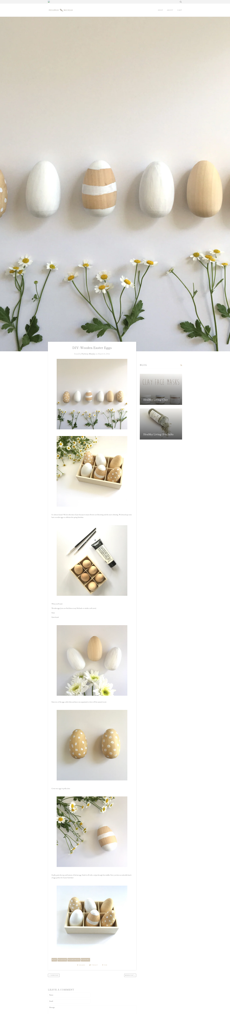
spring (86, 960)
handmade (74, 960)
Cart (179, 10)
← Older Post (54, 975)
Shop (160, 10)
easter (62, 960)
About (170, 10)
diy (55, 960)
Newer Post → (130, 975)
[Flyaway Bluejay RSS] (181, 365)
